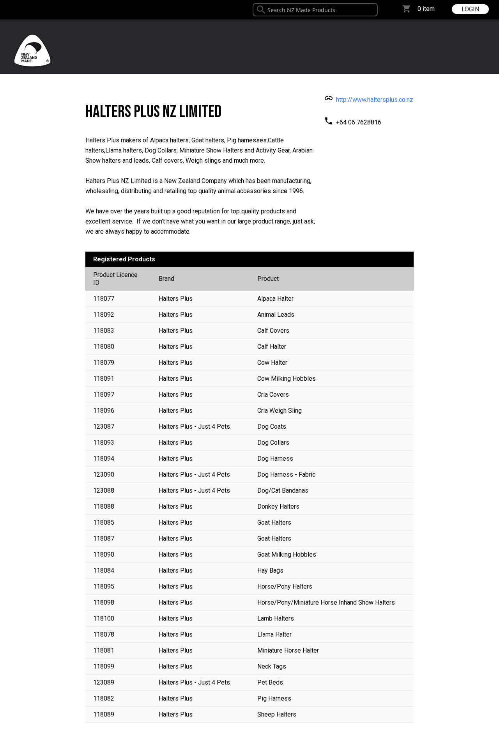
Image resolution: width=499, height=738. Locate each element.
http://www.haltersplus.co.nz (374, 99)
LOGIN (470, 9)
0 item (426, 8)
